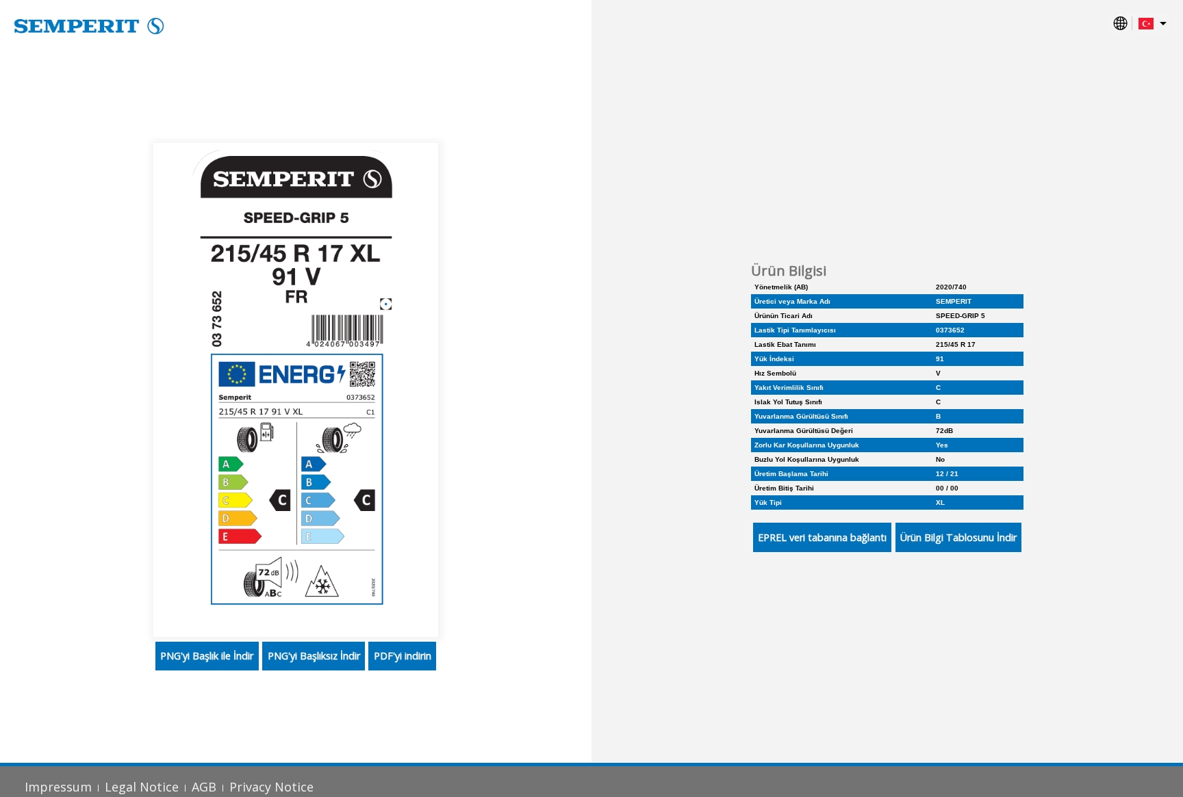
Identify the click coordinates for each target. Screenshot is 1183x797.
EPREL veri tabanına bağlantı (822, 537)
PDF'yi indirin (402, 655)
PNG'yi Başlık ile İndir (206, 655)
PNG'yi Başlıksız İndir (314, 655)
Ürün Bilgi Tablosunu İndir (958, 537)
